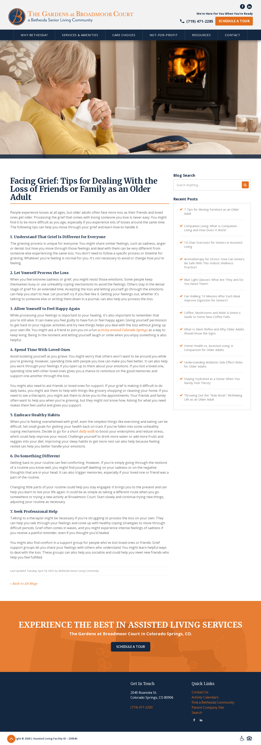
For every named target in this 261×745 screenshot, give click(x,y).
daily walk (87, 431)
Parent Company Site (208, 707)
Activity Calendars (205, 697)
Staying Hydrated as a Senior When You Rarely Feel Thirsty (212, 381)
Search (197, 712)
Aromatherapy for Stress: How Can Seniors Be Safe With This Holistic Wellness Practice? (214, 263)
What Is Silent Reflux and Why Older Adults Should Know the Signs (214, 331)
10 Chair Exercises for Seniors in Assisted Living (213, 244)
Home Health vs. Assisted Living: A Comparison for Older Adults (208, 348)
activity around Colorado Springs (123, 330)
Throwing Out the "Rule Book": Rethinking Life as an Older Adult (213, 397)
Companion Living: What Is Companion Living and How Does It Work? (210, 228)
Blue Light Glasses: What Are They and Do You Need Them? (213, 282)
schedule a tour (234, 21)
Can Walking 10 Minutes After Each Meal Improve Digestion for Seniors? (212, 298)
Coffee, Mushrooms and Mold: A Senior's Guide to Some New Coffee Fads (212, 315)
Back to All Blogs (24, 583)
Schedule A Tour (130, 646)
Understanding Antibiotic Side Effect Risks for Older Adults (213, 364)
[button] (34, 35)
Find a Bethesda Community (213, 702)
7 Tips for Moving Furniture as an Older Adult (211, 211)
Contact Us (200, 692)
